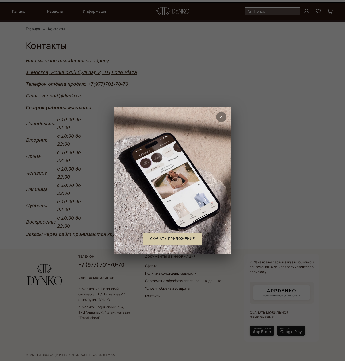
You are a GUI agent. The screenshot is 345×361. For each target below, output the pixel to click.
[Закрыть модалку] (221, 117)
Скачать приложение (172, 239)
